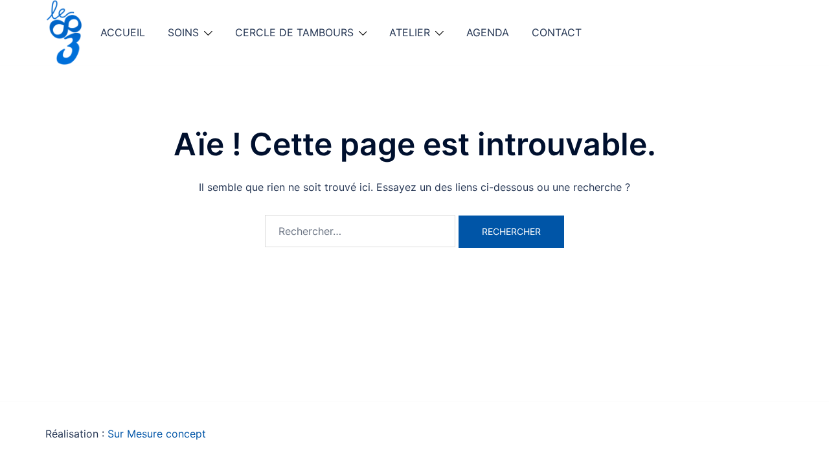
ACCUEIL (122, 32)
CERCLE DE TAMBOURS (294, 32)
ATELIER (409, 32)
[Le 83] (64, 31)
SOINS (183, 32)
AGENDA (487, 32)
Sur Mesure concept (157, 433)
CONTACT (557, 32)
